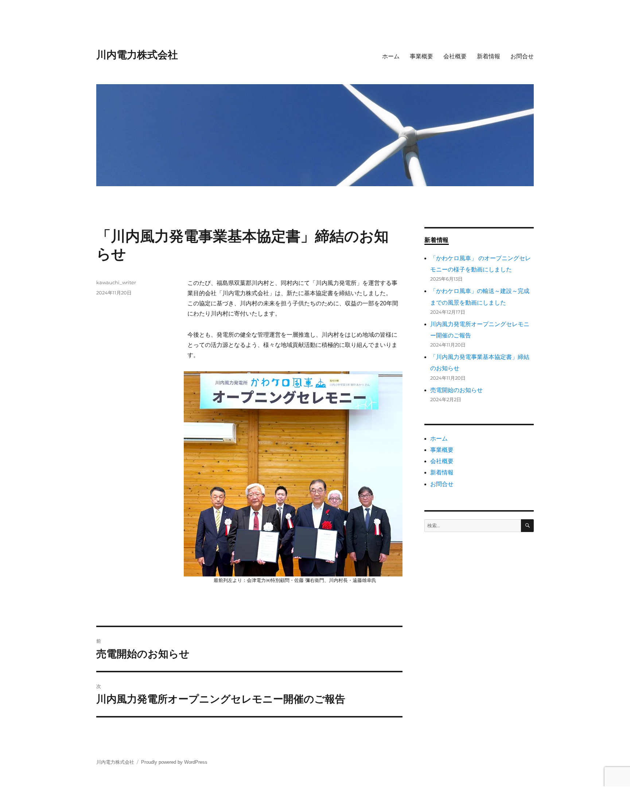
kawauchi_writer (116, 282)
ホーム (391, 56)
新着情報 (488, 56)
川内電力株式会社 (137, 54)
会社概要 (455, 56)
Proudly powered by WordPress (174, 762)
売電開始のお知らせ (456, 390)
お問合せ (522, 56)
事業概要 (421, 56)
